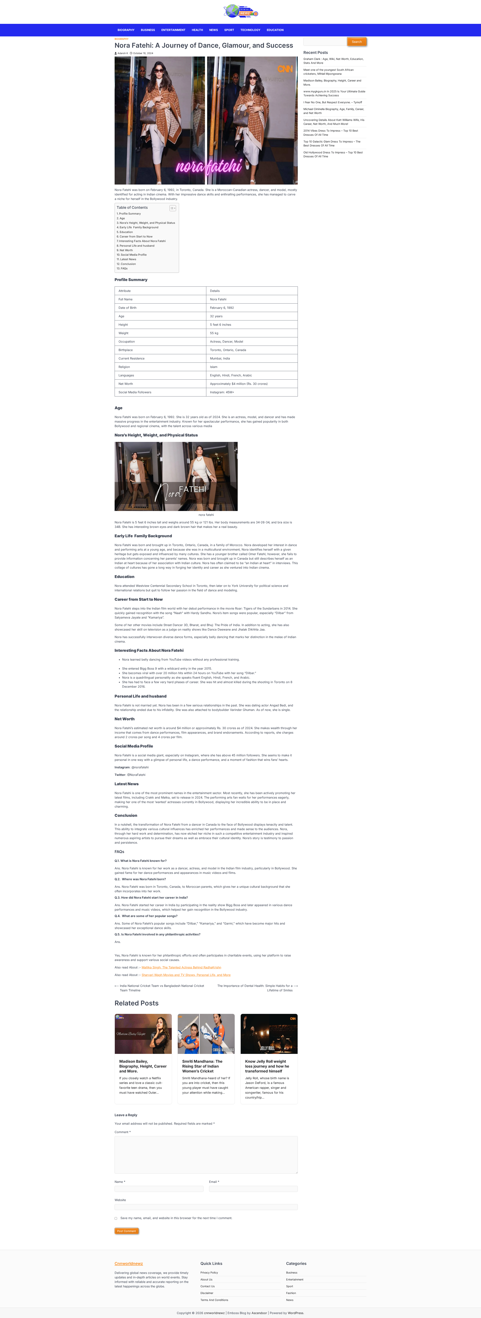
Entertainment (173, 30)
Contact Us (207, 1286)
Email (214, 1182)
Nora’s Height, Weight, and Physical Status (147, 222)
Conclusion (128, 263)
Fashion (291, 1293)
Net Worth (126, 250)
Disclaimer (206, 1293)
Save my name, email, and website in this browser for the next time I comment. (176, 1218)
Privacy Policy (209, 1272)
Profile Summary (130, 213)
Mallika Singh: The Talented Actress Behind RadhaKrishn (181, 967)
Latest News (128, 259)
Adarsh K (123, 53)
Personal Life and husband (137, 245)
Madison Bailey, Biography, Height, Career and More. (143, 1066)
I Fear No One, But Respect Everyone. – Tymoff (332, 102)
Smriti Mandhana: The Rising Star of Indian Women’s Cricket (202, 1066)
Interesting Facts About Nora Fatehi (142, 241)
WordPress (295, 1313)
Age (122, 218)
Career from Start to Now (136, 236)
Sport (229, 30)
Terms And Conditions (214, 1299)
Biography (126, 30)
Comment (123, 1132)
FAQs (124, 268)
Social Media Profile (134, 254)
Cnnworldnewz (129, 1263)
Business (148, 30)
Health (197, 30)
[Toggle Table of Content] (171, 208)
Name (120, 1182)
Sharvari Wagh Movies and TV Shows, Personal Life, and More (186, 975)
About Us (206, 1279)
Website (120, 1200)
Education (275, 30)
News (213, 30)
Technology (250, 30)
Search (357, 42)
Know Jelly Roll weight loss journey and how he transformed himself (267, 1066)
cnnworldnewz (214, 1313)
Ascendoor (259, 1313)
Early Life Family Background (139, 227)
